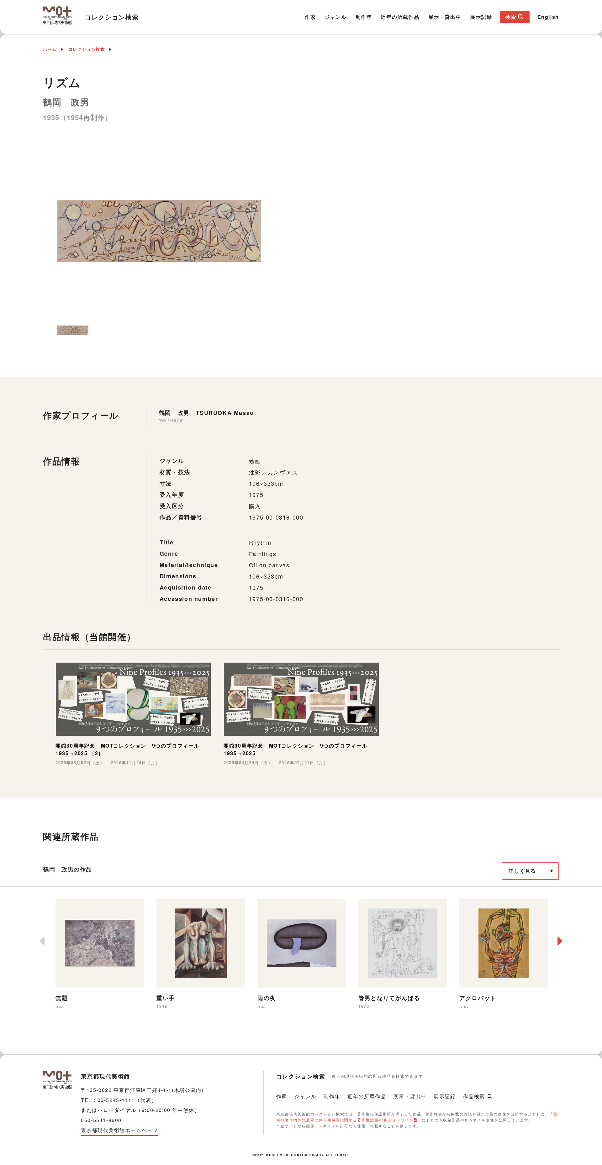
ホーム (50, 49)
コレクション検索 (86, 49)
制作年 (364, 16)
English (548, 16)
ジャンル (335, 16)
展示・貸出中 (445, 16)
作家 (310, 16)
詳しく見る (522, 870)
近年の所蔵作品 (400, 16)
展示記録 (481, 16)
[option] (159, 231)
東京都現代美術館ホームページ (119, 1130)
